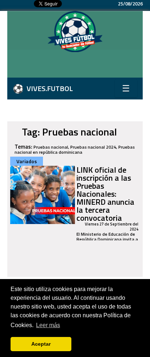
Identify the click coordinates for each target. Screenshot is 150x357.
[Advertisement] (78, 67)
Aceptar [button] (41, 344)
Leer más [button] (48, 325)
